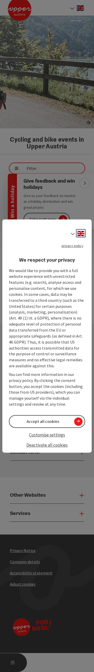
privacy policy (72, 245)
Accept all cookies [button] (43, 421)
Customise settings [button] (47, 435)
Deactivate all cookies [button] (47, 445)
